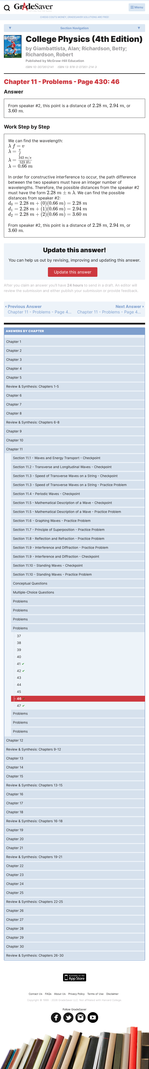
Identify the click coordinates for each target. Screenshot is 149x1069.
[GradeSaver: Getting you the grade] (33, 8)
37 (19, 636)
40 (19, 657)
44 (19, 685)
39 (19, 650)
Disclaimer (112, 993)
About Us (60, 993)
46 (19, 699)
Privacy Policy (76, 993)
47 (19, 706)
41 (19, 664)
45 (19, 692)
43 (19, 678)
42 (19, 671)
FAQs (48, 993)
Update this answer (72, 272)
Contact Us (35, 993)
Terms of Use (95, 993)
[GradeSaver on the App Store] (74, 977)
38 (19, 643)
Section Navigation (74, 28)
